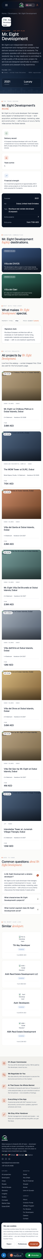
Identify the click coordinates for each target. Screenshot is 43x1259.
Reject (9, 1244)
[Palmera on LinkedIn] (9, 1159)
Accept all (34, 1244)
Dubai (25, 1174)
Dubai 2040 (6, 1206)
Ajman (25, 1187)
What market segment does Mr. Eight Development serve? (21, 909)
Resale (4, 1184)
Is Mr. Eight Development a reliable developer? (21, 875)
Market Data (6, 1203)
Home (4, 13)
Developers (12, 13)
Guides (4, 1197)
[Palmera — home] (21, 5)
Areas (4, 1181)
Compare (5, 1200)
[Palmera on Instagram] (3, 1159)
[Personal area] (37, 5)
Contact (25, 1219)
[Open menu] (6, 5)
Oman (13, 1155)
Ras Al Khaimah (28, 1181)
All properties (6, 1174)
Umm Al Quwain (28, 1190)
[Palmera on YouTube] (6, 1159)
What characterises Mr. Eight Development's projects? (21, 898)
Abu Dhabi (26, 1178)
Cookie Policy (8, 1239)
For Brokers (27, 1209)
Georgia (21, 1155)
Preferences (22, 1244)
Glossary (5, 1190)
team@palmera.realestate (10, 1163)
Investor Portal (28, 1203)
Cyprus (30, 1155)
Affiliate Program (28, 1206)
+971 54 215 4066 (7, 1166)
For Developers (28, 1212)
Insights (4, 1194)
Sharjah (25, 1184)
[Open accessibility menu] (3, 1255)
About (25, 1199)
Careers (25, 1215)
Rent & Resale (6, 1187)
